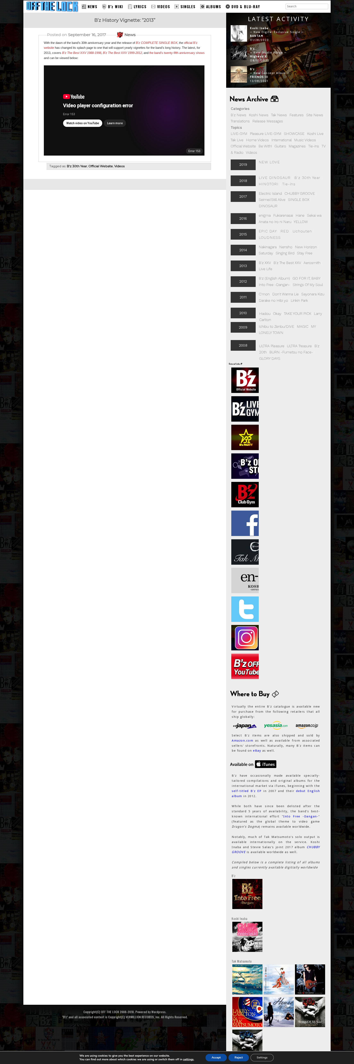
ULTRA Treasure (299, 346)
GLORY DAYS (269, 358)
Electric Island (270, 193)
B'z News (238, 115)
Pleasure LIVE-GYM (265, 133)
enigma (265, 215)
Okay (277, 313)
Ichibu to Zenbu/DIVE (276, 326)
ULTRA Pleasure (271, 346)
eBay (257, 750)
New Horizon (306, 247)
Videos (251, 152)
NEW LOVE (269, 162)
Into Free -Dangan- (274, 284)
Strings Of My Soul (308, 284)
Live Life (265, 269)
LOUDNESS (270, 237)
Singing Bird (285, 253)
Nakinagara (268, 247)
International (281, 140)
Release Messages (267, 121)
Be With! (265, 146)
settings (188, 1059)
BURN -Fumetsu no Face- (291, 352)
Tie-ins (313, 146)
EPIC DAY (268, 231)
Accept (216, 1057)
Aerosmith (312, 263)
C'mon (264, 294)
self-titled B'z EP (246, 791)
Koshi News (258, 115)
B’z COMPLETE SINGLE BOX (156, 42)
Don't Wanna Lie (285, 294)
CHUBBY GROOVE (300, 193)
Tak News (279, 115)
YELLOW (301, 222)
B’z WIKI (115, 6)
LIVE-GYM (239, 133)
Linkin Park (299, 300)
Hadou (264, 313)
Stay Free (304, 253)
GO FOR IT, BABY (306, 278)
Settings (262, 1057)
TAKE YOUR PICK (297, 313)
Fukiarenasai (283, 215)
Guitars (280, 146)
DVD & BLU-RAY (245, 6)
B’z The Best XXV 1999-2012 (122, 53)
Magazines (297, 146)
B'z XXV (265, 263)
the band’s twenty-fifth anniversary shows (177, 53)
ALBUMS (213, 6)
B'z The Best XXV (287, 263)
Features (296, 115)
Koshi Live (315, 133)
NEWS (92, 6)
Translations (240, 121)
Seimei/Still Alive (272, 199)
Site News (314, 115)
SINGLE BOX (298, 199)
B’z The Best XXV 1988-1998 (81, 53)
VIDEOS (163, 6)
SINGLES (187, 6)
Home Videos (257, 140)
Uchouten (302, 231)
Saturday (266, 253)
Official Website (243, 146)
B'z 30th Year (307, 177)
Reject (239, 1057)
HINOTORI (269, 184)
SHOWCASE (294, 133)
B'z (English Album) (274, 278)
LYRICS (140, 6)
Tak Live (237, 140)
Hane (300, 215)
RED (284, 231)
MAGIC (302, 326)
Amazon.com (242, 740)
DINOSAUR (268, 206)
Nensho (285, 247)
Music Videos (305, 140)
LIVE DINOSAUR (275, 177)
